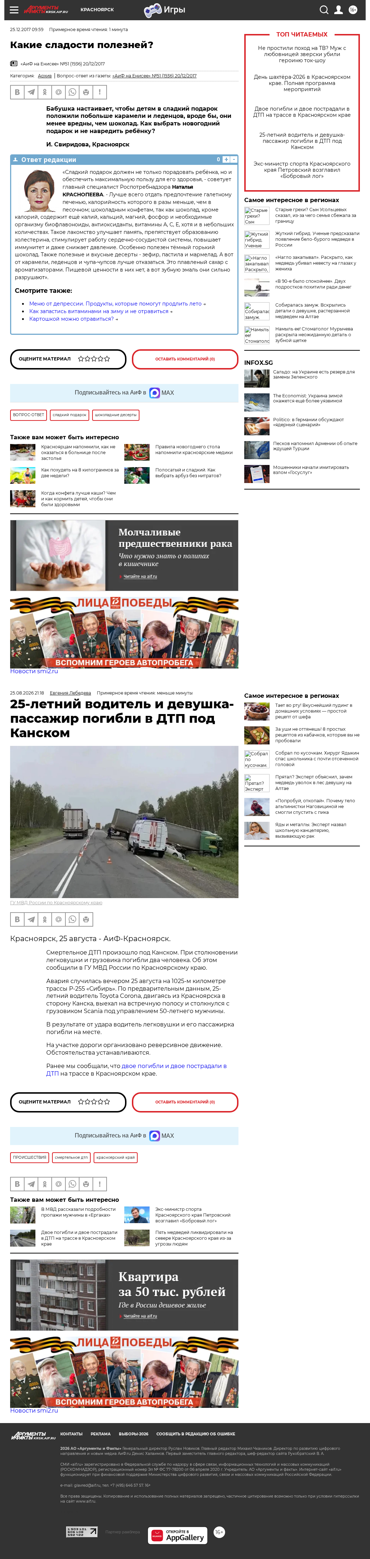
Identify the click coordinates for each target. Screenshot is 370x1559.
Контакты (71, 1434)
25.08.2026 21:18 (27, 693)
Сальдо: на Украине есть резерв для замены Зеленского (314, 375)
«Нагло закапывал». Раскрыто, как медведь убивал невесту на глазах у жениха (315, 263)
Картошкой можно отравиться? (71, 319)
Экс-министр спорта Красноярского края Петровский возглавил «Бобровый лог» (302, 170)
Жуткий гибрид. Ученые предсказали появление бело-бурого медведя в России (317, 239)
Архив (45, 75)
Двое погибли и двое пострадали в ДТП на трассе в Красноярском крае (302, 112)
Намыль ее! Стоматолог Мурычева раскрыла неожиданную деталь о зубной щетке (314, 334)
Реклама (101, 1434)
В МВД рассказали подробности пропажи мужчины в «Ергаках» (78, 1212)
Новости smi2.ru (34, 671)
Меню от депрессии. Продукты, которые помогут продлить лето (115, 303)
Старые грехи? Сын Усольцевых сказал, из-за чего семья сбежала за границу (315, 215)
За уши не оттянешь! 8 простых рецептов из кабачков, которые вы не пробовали (317, 734)
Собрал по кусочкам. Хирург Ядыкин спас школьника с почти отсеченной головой (317, 758)
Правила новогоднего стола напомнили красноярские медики (194, 449)
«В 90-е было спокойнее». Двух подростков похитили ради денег (313, 284)
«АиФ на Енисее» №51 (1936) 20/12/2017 (154, 75)
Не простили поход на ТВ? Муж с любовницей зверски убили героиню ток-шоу (302, 54)
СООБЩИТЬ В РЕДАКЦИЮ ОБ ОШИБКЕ (195, 1434)
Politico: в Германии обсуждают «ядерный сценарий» (308, 422)
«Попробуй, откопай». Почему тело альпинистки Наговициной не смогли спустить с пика (315, 806)
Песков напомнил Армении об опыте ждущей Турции (315, 446)
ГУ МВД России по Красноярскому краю (56, 902)
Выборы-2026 (133, 1434)
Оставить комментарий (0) (185, 359)
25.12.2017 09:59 (26, 29)
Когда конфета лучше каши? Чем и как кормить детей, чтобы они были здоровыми (78, 498)
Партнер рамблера (123, 1532)
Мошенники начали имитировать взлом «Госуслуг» (311, 470)
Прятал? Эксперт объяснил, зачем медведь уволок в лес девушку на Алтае (313, 782)
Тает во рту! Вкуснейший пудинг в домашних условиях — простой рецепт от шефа (313, 710)
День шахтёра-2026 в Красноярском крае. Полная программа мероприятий (302, 83)
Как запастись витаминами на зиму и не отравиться (98, 311)
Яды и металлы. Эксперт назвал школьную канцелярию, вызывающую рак (311, 830)
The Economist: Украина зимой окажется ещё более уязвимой (308, 398)
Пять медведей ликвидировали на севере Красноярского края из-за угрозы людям (194, 1238)
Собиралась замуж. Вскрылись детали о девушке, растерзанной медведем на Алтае (312, 310)
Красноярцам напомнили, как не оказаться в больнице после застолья (78, 452)
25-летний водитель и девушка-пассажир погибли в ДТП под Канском (302, 141)
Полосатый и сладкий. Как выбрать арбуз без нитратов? (188, 472)
